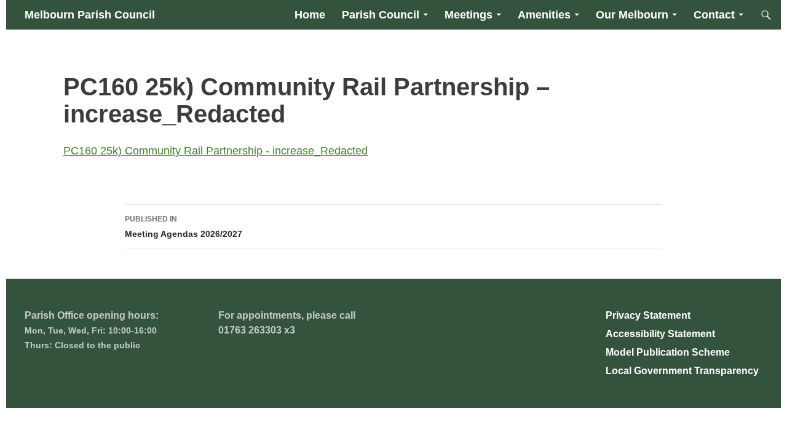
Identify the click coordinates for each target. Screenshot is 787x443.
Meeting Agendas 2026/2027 (183, 227)
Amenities (544, 15)
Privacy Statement (648, 315)
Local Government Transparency (682, 370)
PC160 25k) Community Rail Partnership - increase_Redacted (215, 151)
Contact (714, 15)
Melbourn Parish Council (90, 15)
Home (310, 15)
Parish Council (380, 15)
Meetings (468, 15)
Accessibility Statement (660, 334)
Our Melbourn (632, 15)
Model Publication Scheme (668, 352)
